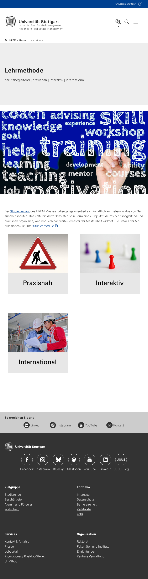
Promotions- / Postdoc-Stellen (25, 556)
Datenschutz (85, 499)
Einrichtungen (86, 551)
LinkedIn (36, 425)
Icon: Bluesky (58, 459)
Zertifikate (84, 509)
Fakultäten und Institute (93, 546)
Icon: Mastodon (74, 459)
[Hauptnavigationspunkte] (136, 22)
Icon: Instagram (42, 459)
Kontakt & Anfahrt (17, 541)
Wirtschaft (12, 509)
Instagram (64, 425)
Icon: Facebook (27, 459)
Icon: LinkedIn (105, 459)
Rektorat (82, 541)
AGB (80, 514)
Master (23, 40)
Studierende (13, 494)
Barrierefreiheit (87, 504)
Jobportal (11, 551)
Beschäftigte (13, 499)
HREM (12, 40)
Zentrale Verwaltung (90, 556)
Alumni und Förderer (18, 504)
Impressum (84, 494)
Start (6, 40)
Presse (9, 546)
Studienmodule (43, 226)
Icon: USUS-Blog (121, 459)
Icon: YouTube (89, 459)
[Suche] (127, 22)
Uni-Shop (11, 561)
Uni (125, 3)
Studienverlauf (20, 211)
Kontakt (118, 425)
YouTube (91, 425)
